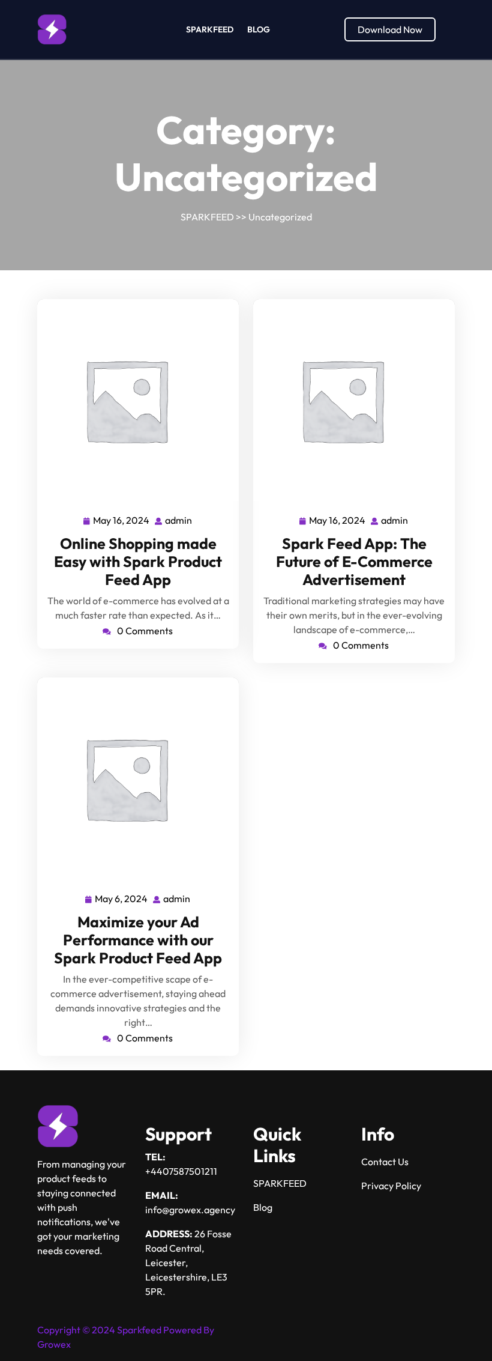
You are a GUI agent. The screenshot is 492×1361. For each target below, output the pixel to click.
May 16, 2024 (122, 519)
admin (179, 519)
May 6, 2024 (122, 897)
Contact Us (385, 1162)
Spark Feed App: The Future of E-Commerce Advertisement (354, 561)
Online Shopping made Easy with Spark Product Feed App (138, 561)
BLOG (258, 29)
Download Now (390, 29)
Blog (262, 1207)
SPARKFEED (209, 29)
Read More (133, 400)
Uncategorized (280, 217)
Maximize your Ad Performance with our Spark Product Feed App (138, 940)
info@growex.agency (190, 1210)
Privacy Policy (391, 1186)
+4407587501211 (181, 1171)
